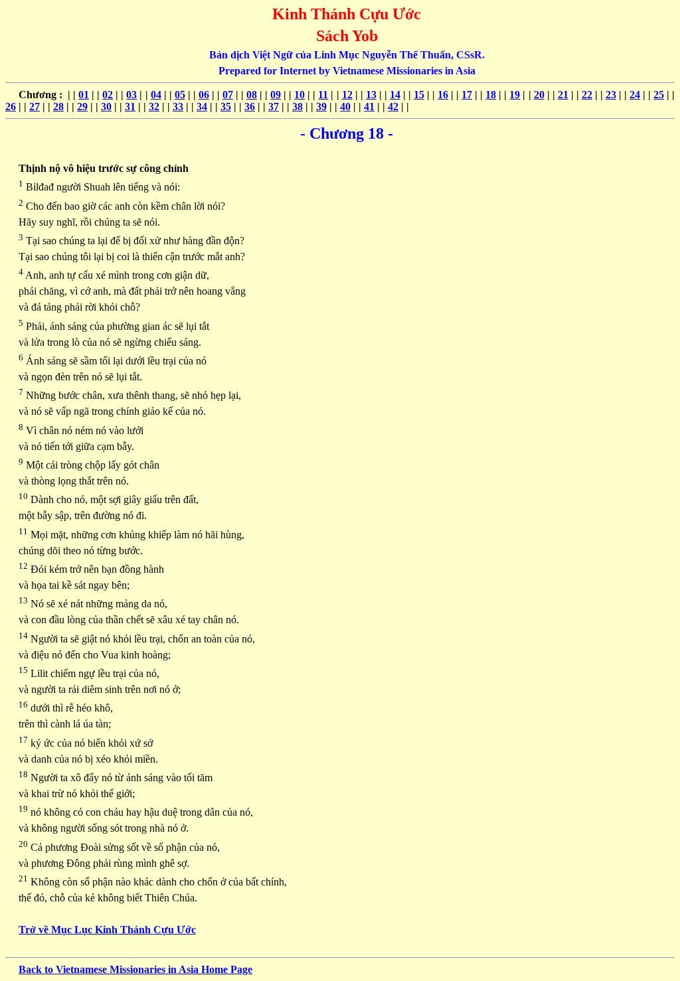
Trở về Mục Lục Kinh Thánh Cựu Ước (107, 929)
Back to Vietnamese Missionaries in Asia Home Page (135, 969)
